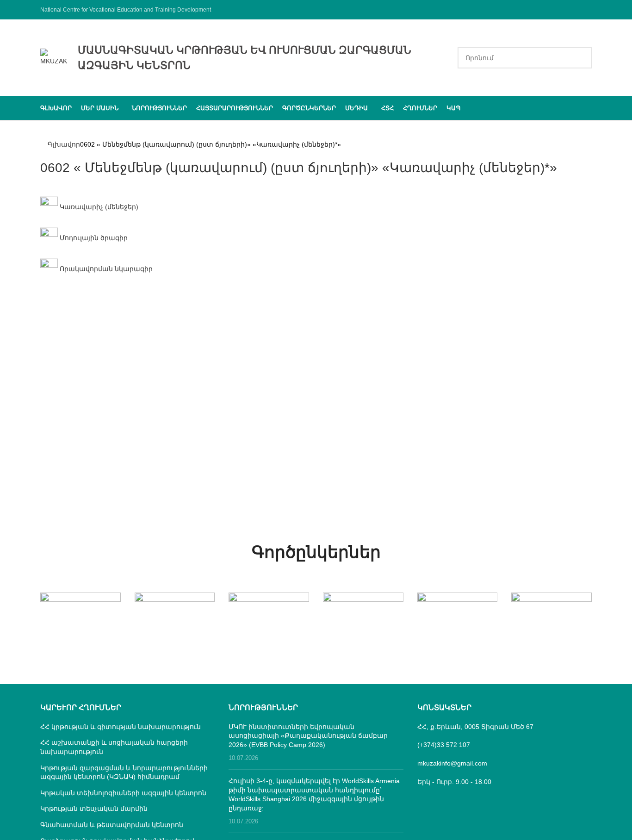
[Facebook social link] (586, 9)
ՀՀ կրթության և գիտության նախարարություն (120, 726)
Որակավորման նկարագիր (105, 268)
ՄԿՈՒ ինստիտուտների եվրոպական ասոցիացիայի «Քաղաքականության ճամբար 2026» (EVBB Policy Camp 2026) (308, 735)
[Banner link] (80, 612)
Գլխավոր (64, 144)
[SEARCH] (581, 57)
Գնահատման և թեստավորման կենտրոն (111, 824)
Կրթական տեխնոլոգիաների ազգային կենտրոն (123, 793)
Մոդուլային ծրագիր (93, 237)
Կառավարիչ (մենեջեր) (98, 206)
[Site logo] (54, 57)
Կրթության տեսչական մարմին (94, 808)
